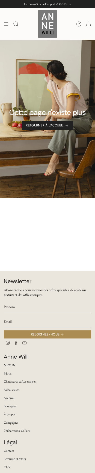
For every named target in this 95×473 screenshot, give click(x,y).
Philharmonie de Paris (17, 430)
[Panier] (88, 24)
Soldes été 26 (11, 390)
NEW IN (9, 365)
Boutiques (10, 406)
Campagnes (11, 422)
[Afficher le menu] (6, 24)
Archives (9, 398)
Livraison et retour (15, 459)
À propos (9, 414)
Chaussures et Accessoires (20, 381)
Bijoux (8, 373)
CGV (7, 467)
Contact (9, 451)
